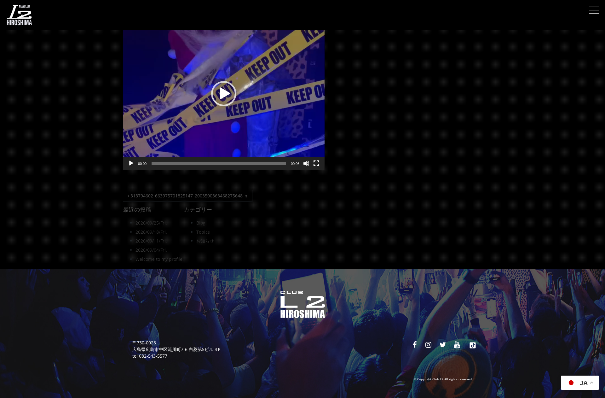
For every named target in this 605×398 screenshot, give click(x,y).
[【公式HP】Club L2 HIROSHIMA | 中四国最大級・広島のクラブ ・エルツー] (19, 15)
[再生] (131, 163)
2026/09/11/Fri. (151, 241)
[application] (224, 94)
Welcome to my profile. (159, 259)
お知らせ (205, 241)
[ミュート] (306, 163)
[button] (223, 93)
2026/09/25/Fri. (151, 223)
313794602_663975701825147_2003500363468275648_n (188, 196)
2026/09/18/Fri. (151, 232)
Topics (203, 232)
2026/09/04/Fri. (151, 250)
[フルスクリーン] (316, 163)
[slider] (219, 163)
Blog (200, 223)
